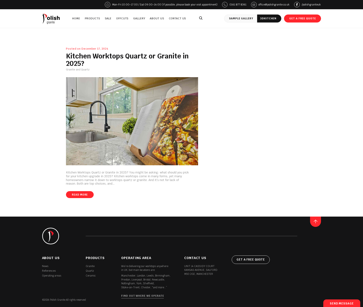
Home (76, 18)
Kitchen (268, 18)
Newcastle (158, 279)
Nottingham (128, 283)
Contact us (177, 18)
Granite (90, 266)
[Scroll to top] (315, 222)
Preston (125, 279)
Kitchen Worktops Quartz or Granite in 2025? (127, 60)
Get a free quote (302, 18)
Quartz (90, 271)
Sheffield (148, 283)
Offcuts (122, 18)
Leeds (150, 275)
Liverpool (137, 279)
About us (157, 18)
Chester (145, 287)
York (139, 283)
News (45, 266)
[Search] (201, 18)
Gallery (139, 18)
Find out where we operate (142, 296)
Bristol (146, 279)
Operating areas (51, 275)
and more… (159, 287)
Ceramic (91, 275)
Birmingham (162, 275)
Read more (80, 194)
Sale (108, 18)
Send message (342, 303)
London (141, 275)
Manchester (128, 275)
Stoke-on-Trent (130, 287)
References (49, 271)
